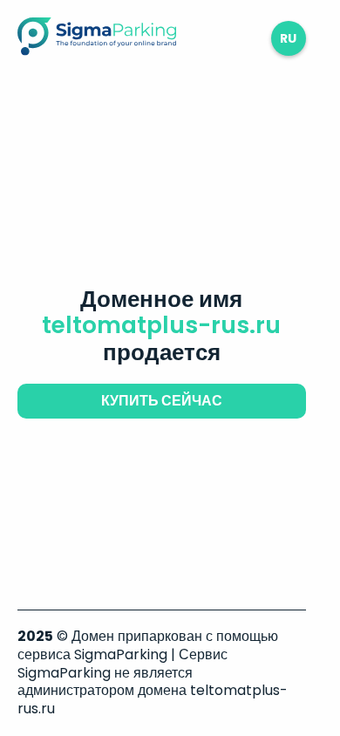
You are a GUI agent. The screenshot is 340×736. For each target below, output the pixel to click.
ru (288, 38)
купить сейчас (161, 401)
